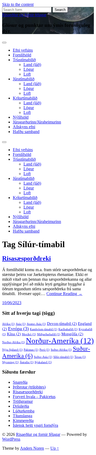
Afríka (8, 323)
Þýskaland (43, 362)
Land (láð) (32, 64)
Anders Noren (32, 448)
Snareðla (20, 382)
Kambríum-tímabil (43, 329)
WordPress (11, 439)
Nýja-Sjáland (12, 349)
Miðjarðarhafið (48, 334)
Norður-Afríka (13, 342)
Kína (14, 334)
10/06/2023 (11, 302)
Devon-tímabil (62, 323)
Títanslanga (22, 415)
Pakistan (31, 349)
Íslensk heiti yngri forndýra (35, 425)
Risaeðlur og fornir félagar (24, 15)
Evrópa (18, 328)
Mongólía (72, 334)
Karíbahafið (68, 329)
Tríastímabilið (24, 59)
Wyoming (10, 362)
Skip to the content (18, 4)
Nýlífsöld (21, 117)
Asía (21, 323)
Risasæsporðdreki (26, 258)
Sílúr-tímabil (63, 356)
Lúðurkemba (23, 411)
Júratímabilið (23, 79)
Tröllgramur (23, 401)
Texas (80, 356)
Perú (44, 349)
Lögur (28, 69)
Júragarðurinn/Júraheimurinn (37, 122)
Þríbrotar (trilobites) (29, 387)
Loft (27, 74)
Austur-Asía (36, 323)
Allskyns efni (24, 127)
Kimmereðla (23, 420)
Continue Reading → (64, 293)
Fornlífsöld (22, 55)
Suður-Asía (43, 356)
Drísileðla (21, 406)
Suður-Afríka (61, 349)
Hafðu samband (26, 131)
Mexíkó (29, 334)
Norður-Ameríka (60, 340)
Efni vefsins (23, 50)
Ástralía (27, 362)
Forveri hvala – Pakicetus (34, 396)
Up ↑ (54, 448)
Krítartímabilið (25, 98)
